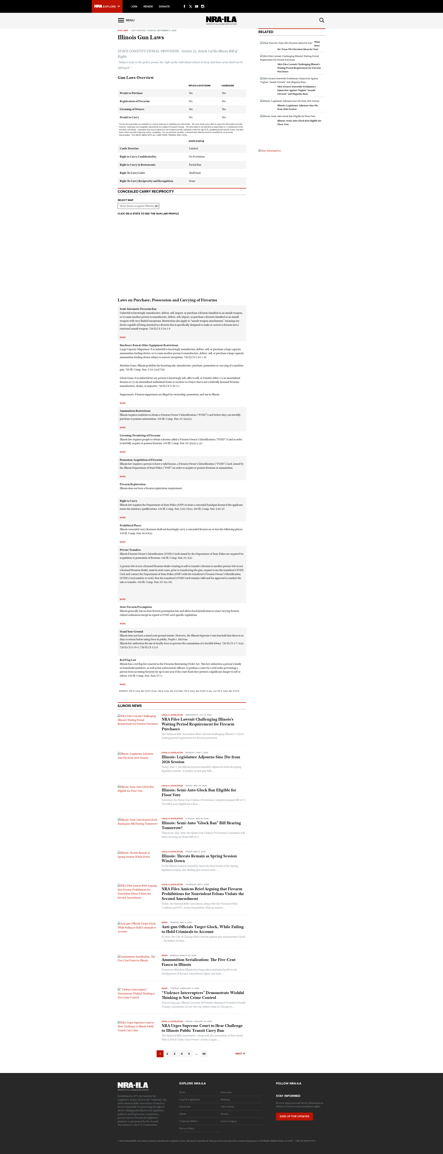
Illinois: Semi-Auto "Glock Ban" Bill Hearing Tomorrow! (201, 825)
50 (204, 1053)
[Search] (321, 20)
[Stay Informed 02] (269, 150)
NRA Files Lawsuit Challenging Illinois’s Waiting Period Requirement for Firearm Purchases (198, 724)
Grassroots (185, 1106)
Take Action (227, 1106)
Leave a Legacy (229, 1121)
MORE (123, 337)
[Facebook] (184, 2)
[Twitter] (190, 2)
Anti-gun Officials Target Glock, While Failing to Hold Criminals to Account (203, 929)
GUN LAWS (123, 30)
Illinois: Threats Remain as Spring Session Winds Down (199, 858)
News (165, 922)
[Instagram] (202, 2)
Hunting (225, 1099)
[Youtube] (196, 2)
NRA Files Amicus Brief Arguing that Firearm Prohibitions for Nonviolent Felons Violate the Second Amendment (203, 893)
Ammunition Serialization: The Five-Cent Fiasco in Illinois (199, 962)
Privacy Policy (186, 1128)
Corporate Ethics (188, 1121)
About (182, 1113)
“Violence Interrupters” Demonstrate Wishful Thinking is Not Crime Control (203, 995)
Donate (225, 1113)
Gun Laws (226, 1092)
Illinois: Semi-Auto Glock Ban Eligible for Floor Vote (199, 792)
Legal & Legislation (172, 715)
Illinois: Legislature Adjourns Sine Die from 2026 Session (201, 759)
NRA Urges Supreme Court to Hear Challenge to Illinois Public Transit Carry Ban (202, 1028)
